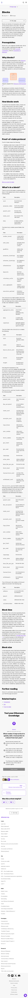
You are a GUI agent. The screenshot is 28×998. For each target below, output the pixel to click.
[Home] (1, 2)
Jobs (14, 985)
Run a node (3, 841)
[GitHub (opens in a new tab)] (9, 975)
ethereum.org (5, 817)
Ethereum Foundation (5, 936)
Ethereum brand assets (14, 981)
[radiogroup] (14, 753)
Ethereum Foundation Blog (7, 938)
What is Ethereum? (5, 826)
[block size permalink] (1, 647)
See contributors (15, 779)
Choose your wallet (5, 861)
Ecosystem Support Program (7, 941)
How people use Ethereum (7, 848)
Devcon (3, 943)
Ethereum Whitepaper (5, 951)
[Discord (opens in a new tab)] (19, 975)
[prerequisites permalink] (1, 42)
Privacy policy (14, 987)
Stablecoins (3, 868)
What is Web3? (4, 833)
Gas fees (3, 838)
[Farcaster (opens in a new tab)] (12, 975)
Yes (6, 802)
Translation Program (5, 931)
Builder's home (4, 891)
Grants (2, 903)
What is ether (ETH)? (5, 828)
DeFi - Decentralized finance (7, 873)
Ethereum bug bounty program (7, 933)
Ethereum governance (6, 966)
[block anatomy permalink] (1, 187)
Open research (4, 961)
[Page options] (9, 16)
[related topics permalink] (1, 699)
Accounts (17, 49)
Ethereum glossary (5, 851)
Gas (5, 704)
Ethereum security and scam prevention (9, 843)
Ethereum (23, 60)
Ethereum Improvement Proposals (8, 963)
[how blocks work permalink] (1, 101)
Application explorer (5, 866)
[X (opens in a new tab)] (16, 975)
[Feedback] (25, 995)
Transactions (5, 50)
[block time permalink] (1, 610)
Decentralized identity (5, 878)
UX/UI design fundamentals (7, 908)
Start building (4, 898)
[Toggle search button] (23, 2)
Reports (2, 968)
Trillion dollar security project (7, 971)
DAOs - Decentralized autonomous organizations (11, 876)
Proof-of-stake (7, 706)
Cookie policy (14, 992)
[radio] (14, 743)
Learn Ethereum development (7, 901)
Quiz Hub (3, 846)
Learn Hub (3, 823)
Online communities (5, 923)
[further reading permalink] (1, 689)
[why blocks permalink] (1, 57)
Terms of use (14, 989)
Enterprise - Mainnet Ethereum (8, 911)
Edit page (13, 15)
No (13, 802)
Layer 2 (2, 883)
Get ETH (3, 863)
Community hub (4, 921)
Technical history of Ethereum (7, 958)
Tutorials (3, 893)
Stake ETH (3, 881)
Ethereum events (4, 926)
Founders (3, 913)
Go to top (15, 812)
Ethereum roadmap (5, 953)
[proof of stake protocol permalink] (1, 139)
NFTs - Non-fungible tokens (7, 871)
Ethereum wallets (4, 831)
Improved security (5, 956)
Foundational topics (5, 906)
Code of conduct (14, 983)
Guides (2, 858)
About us (14, 978)
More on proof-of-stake (8, 182)
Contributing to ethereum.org (7, 928)
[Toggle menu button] (26, 2)
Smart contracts (4, 836)
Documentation (4, 896)
